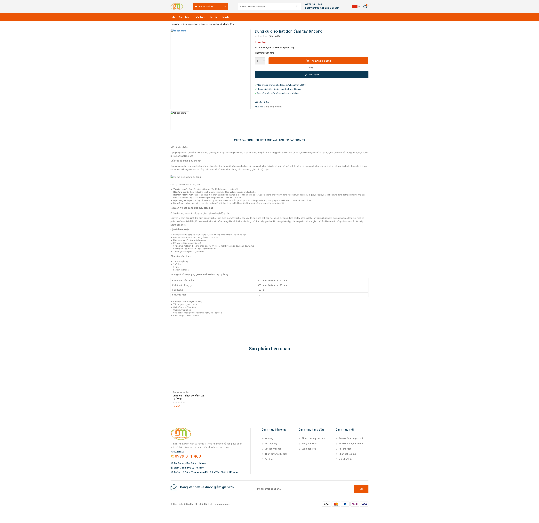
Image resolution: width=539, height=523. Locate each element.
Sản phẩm (184, 17)
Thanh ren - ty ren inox (313, 438)
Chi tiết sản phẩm (266, 140)
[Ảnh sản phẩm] (210, 69)
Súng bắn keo (309, 448)
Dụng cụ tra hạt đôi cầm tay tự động (188, 397)
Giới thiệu (200, 17)
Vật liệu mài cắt (273, 448)
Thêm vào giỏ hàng (320, 60)
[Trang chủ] (177, 6)
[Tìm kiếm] (297, 6)
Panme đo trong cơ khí (351, 438)
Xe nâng (269, 438)
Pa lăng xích (345, 448)
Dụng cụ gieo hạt (273, 106)
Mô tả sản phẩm (243, 140)
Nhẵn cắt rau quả (347, 453)
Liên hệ (226, 17)
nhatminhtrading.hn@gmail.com (320, 7)
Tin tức (213, 17)
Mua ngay (313, 74)
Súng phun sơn (309, 443)
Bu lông (269, 459)
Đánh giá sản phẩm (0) (292, 140)
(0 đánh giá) (274, 36)
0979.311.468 (313, 4)
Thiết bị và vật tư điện (276, 453)
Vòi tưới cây (271, 443)
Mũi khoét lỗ (345, 459)
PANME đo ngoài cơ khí (351, 443)
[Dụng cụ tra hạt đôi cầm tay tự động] (189, 372)
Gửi (361, 488)
